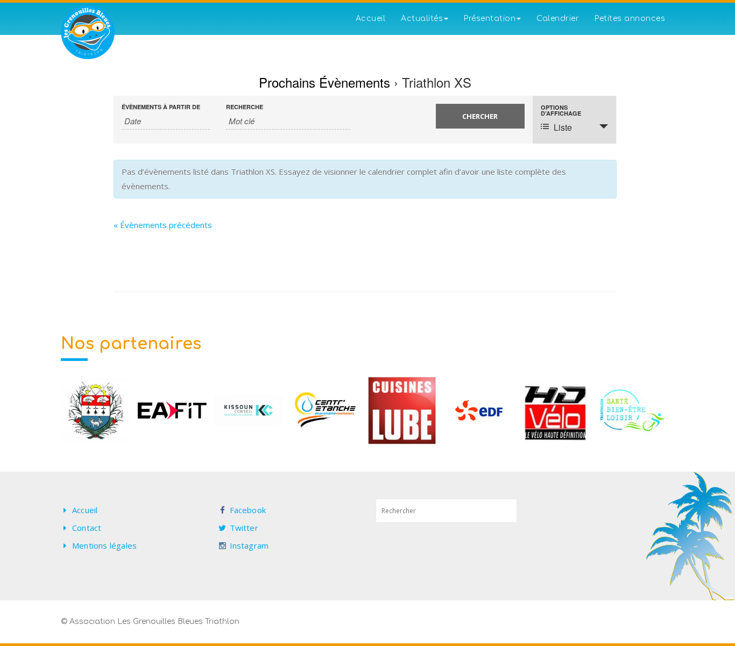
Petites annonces (630, 19)
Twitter (244, 527)
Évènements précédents (163, 224)
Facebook (248, 510)
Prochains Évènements (324, 82)
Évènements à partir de (161, 107)
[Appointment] (88, 32)
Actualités (422, 19)
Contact (86, 527)
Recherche (244, 107)
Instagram (249, 545)
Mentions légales (104, 545)
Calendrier (557, 19)
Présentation (489, 19)
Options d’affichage (561, 110)
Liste (563, 127)
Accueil (371, 19)
